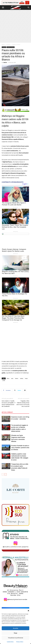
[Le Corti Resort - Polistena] (15, 489)
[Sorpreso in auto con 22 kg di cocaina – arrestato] (6, 419)
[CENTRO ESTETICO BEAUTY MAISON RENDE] (15, 592)
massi (26, 378)
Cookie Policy (10, 641)
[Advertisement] (15, 26)
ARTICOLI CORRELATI (7, 412)
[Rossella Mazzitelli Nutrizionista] (15, 566)
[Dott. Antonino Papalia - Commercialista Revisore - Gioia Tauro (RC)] (15, 540)
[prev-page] (3, 474)
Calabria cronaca (16, 44)
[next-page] (5, 474)
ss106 (3, 380)
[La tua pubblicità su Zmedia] (15, 2)
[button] (28, 611)
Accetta (15, 628)
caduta (21, 378)
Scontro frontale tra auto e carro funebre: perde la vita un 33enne (20, 447)
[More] (25, 390)
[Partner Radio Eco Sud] (15, 515)
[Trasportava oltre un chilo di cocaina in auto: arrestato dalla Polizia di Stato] (6, 466)
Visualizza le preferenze (15, 638)
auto (12, 378)
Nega (15, 633)
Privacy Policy (19, 641)
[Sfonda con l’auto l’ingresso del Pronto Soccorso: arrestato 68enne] (6, 437)
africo (8, 378)
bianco (16, 378)
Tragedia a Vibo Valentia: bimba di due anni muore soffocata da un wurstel (23, 403)
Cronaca (8, 44)
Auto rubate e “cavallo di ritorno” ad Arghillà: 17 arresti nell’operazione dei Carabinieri (8, 403)
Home (3, 44)
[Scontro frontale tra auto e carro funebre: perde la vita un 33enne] (6, 448)
